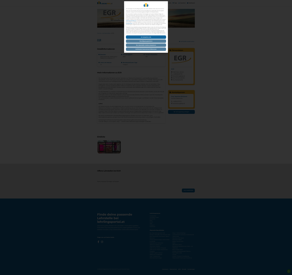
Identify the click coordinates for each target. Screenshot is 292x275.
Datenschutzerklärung (131, 20)
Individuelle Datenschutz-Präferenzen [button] (146, 49)
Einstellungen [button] (129, 23)
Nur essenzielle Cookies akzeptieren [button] (146, 45)
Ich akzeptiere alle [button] (146, 37)
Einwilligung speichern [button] (146, 41)
